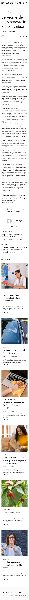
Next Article (5, 244)
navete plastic (23, 199)
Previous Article (7, 231)
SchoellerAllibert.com (8, 200)
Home (3, 12)
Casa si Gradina (11, 399)
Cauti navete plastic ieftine (10, 199)
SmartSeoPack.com (21, 595)
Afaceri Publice (14, 3)
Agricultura (6, 509)
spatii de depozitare (8, 202)
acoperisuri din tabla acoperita (11, 197)
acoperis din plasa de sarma (18, 195)
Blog (9, 12)
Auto (4, 347)
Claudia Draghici (9, 35)
